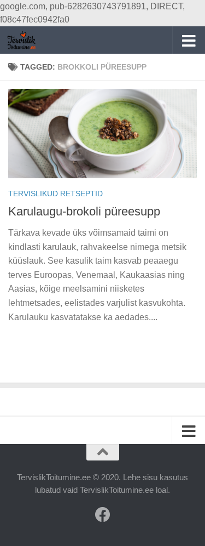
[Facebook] (102, 514)
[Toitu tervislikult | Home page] (26, 40)
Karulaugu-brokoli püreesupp (84, 211)
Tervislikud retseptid (55, 193)
